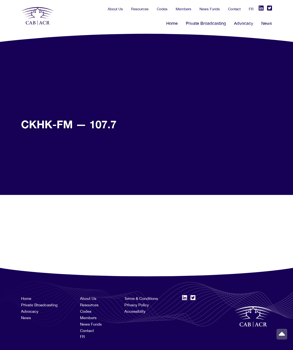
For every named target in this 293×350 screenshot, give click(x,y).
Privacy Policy (136, 305)
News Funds (209, 9)
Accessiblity (134, 311)
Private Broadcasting (206, 23)
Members (183, 9)
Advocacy (243, 23)
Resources (140, 9)
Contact (234, 9)
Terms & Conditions (141, 298)
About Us (115, 9)
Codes (162, 9)
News (266, 23)
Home (172, 23)
